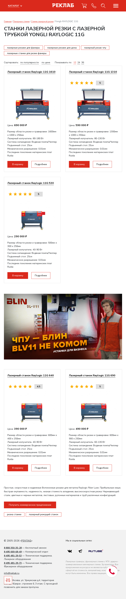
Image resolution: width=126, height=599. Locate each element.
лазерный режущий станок (43, 514)
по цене (46, 62)
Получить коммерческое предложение (30, 504)
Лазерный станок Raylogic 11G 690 (92, 375)
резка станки (14, 514)
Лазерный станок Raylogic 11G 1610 (31, 72)
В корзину (17, 164)
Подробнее (41, 164)
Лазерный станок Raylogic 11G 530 (30, 183)
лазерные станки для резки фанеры (26, 53)
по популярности (29, 62)
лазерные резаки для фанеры (23, 47)
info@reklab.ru (11, 573)
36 (82, 62)
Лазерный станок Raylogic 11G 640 (30, 375)
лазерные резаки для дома (62, 47)
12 (75, 62)
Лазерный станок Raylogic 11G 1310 (93, 72)
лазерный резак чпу (95, 47)
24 (78, 62)
